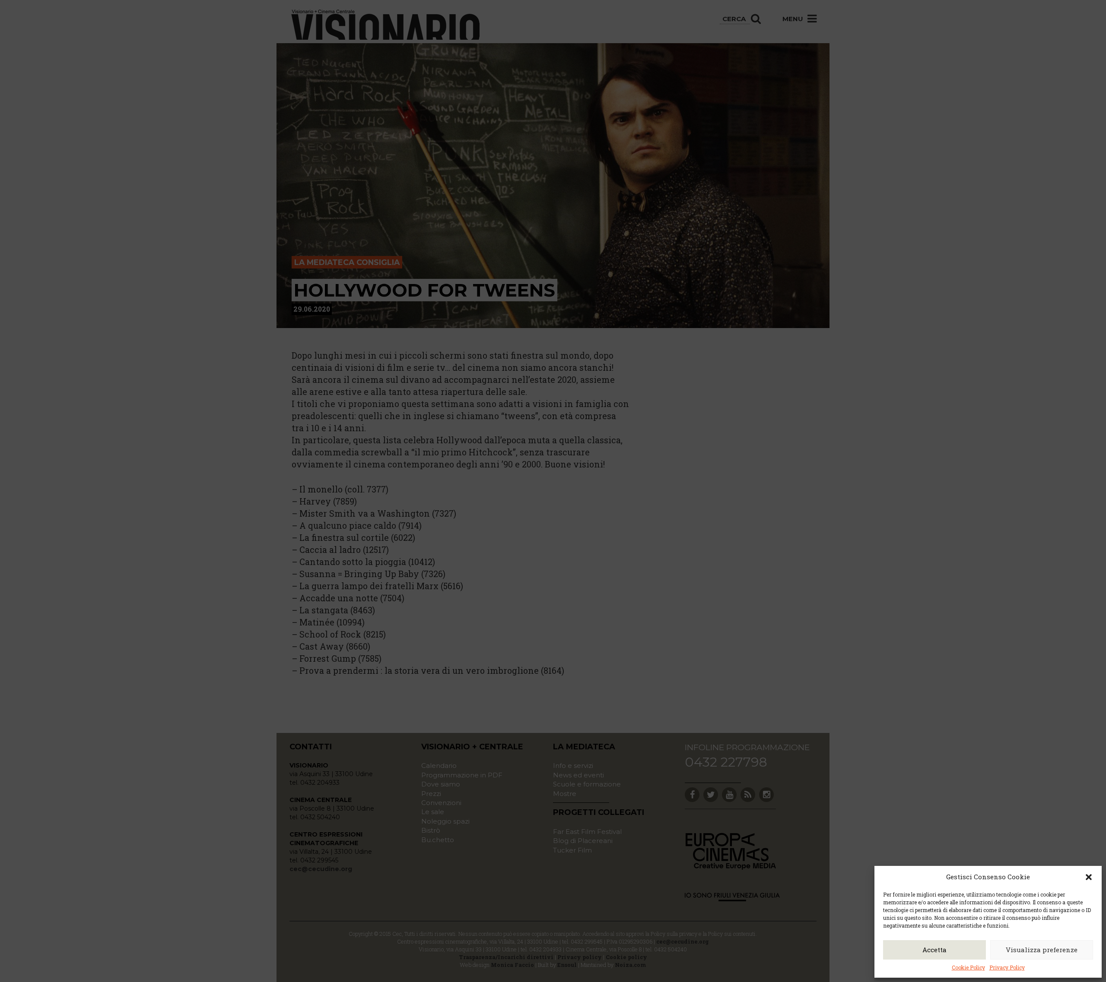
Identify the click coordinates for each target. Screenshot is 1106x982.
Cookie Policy (968, 967)
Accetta (934, 949)
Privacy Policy (1007, 967)
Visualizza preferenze (1041, 949)
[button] (1088, 877)
